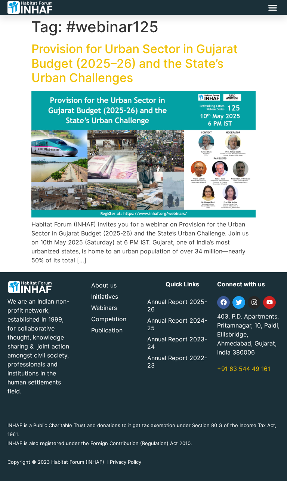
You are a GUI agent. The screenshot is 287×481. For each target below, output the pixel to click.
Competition (108, 319)
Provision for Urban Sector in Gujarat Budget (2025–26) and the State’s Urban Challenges (134, 63)
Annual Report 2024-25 (177, 324)
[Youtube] (269, 302)
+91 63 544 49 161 (243, 368)
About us (104, 285)
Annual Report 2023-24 (177, 342)
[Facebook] (223, 302)
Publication (107, 330)
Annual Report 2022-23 (177, 361)
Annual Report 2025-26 (177, 305)
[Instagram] (254, 302)
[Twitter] (238, 302)
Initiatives (104, 296)
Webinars (104, 307)
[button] (273, 7)
